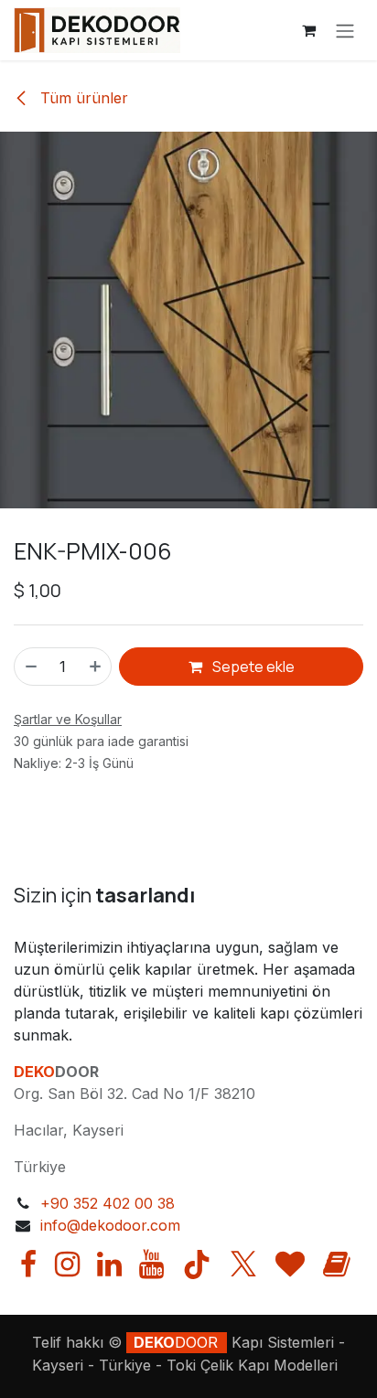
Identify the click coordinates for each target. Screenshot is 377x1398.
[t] (290, 1264)
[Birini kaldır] (30, 666)
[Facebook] (28, 1264)
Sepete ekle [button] (252, 666)
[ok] (336, 1264)
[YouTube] (151, 1264)
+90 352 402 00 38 (107, 1203)
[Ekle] (96, 666)
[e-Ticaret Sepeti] (308, 30)
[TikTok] (196, 1264)
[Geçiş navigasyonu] (345, 30)
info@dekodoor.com (110, 1225)
